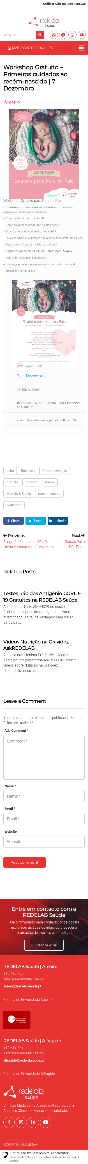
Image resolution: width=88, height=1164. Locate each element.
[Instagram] (72, 35)
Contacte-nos (44, 945)
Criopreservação (54, 471)
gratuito (12, 482)
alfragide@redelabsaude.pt (23, 1060)
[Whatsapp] (54, 35)
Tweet (37, 521)
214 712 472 (13, 1048)
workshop (14, 505)
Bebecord (28, 471)
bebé (10, 471)
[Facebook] (63, 35)
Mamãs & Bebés (19, 494)
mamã (50, 482)
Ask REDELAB (77, 3)
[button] (81, 48)
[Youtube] (82, 35)
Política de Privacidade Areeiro (27, 1000)
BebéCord (68, 251)
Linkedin (59, 521)
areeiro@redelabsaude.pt (22, 986)
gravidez (31, 482)
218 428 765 (13, 973)
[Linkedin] (33, 1122)
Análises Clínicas (54, 3)
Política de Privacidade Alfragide (29, 1074)
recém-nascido (49, 494)
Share (15, 521)
